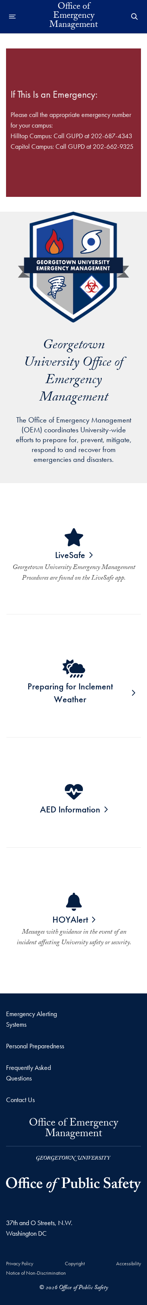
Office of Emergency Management (73, 1131)
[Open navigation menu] (12, 16)
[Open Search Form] (134, 16)
